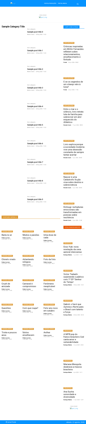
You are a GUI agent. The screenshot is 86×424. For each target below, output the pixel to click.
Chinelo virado (9, 259)
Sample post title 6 (35, 143)
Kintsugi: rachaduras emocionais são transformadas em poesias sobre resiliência (73, 212)
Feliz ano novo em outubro (51, 309)
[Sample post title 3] (13, 92)
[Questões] (10, 300)
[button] (77, 4)
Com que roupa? (30, 308)
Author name (30, 34)
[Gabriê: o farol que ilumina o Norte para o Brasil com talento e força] (73, 295)
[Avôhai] (52, 324)
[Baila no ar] (10, 226)
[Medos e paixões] (31, 226)
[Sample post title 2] (13, 73)
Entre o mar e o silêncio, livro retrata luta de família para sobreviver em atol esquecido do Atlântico (73, 115)
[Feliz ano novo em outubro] (52, 300)
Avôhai (47, 332)
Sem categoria (31, 29)
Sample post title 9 (35, 199)
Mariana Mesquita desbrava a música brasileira (72, 367)
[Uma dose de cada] (52, 226)
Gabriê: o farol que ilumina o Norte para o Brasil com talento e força (73, 308)
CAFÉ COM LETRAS (69, 42)
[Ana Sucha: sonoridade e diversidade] (73, 383)
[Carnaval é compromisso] (31, 275)
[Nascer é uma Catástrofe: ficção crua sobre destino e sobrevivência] (73, 168)
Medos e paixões (31, 235)
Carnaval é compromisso (29, 285)
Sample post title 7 (35, 162)
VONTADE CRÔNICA (7, 231)
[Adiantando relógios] (31, 251)
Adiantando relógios (28, 260)
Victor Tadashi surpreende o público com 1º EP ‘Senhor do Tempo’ (73, 278)
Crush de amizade (6, 285)
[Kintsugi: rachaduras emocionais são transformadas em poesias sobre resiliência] (73, 198)
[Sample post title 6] (13, 148)
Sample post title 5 (35, 125)
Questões (6, 308)
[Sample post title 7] (13, 166)
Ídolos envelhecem (28, 333)
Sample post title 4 (35, 106)
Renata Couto (67, 125)
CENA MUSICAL (68, 243)
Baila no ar (7, 235)
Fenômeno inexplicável (49, 285)
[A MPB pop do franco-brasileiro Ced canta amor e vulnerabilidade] (73, 325)
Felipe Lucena (6, 238)
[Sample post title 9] (13, 204)
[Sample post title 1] (13, 55)
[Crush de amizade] (10, 275)
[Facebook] (42, 422)
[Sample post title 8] (13, 185)
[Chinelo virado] (10, 251)
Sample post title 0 (35, 32)
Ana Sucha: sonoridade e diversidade (69, 394)
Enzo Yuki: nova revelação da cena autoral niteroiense (72, 249)
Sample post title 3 (35, 88)
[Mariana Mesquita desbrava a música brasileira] (73, 355)
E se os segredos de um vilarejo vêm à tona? (73, 84)
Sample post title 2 (35, 69)
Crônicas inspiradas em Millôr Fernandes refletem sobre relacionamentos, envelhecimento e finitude (73, 53)
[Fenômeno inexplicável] (52, 275)
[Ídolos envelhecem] (31, 324)
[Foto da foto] (52, 251)
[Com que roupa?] (31, 300)
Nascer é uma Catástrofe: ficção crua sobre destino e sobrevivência (73, 181)
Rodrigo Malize (67, 255)
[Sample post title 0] (13, 36)
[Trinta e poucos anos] (10, 324)
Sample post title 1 (35, 50)
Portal (65, 62)
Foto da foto (50, 259)
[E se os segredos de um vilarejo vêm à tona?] (73, 73)
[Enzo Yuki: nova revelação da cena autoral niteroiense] (73, 238)
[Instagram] (45, 422)
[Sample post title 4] (13, 111)
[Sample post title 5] (13, 129)
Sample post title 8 (35, 181)
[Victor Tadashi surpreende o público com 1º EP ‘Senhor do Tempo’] (73, 265)
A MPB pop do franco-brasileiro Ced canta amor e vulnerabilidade (73, 338)
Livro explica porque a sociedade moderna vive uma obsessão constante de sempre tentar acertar (73, 149)
